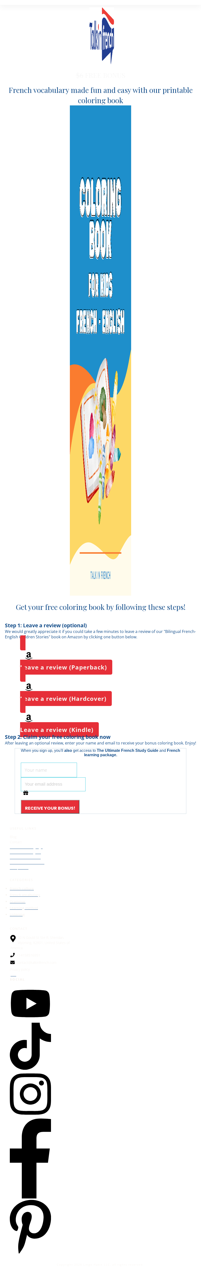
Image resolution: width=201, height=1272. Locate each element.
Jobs (13, 974)
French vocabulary (25, 895)
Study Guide (19, 867)
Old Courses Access (25, 857)
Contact (16, 842)
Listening (17, 914)
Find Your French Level (27, 862)
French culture (22, 888)
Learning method (24, 908)
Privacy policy (20, 969)
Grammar (17, 901)
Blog (13, 836)
